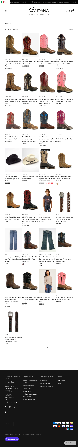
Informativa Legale (28, 386)
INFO (60, 377)
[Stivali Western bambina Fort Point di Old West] (64, 82)
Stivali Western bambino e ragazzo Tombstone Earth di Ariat (64, 259)
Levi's (6, 254)
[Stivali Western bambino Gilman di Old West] (30, 45)
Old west (8, 59)
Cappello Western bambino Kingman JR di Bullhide (13, 179)
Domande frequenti (46, 386)
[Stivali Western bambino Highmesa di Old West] (13, 120)
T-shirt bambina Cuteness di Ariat (45, 218)
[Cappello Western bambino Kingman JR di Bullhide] (13, 160)
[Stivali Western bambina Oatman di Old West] (64, 281)
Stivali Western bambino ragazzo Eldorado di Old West (13, 64)
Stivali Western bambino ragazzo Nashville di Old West (13, 101)
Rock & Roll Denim (45, 254)
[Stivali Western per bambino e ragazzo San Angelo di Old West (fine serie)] (47, 120)
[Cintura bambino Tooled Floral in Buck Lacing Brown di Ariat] (64, 200)
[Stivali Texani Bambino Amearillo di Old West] (30, 82)
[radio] (57, 184)
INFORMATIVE (28, 377)
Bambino (8, 23)
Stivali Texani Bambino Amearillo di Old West (29, 100)
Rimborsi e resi (45, 383)
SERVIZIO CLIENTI (47, 377)
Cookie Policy (27, 391)
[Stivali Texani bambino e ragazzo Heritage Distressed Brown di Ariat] (13, 281)
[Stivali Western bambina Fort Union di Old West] (47, 45)
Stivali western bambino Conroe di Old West (30, 258)
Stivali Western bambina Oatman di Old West (64, 299)
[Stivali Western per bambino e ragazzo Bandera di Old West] (30, 120)
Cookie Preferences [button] (29, 399)
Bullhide (7, 174)
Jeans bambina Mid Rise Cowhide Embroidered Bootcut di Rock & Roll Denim (47, 260)
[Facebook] (7, 407)
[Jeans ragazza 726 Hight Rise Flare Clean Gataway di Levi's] (13, 240)
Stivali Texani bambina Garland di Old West (63, 178)
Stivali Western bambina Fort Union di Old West (47, 63)
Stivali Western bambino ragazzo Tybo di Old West (64, 64)
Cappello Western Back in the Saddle (30, 178)
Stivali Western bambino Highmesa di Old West (13, 138)
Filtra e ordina (12, 29)
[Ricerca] (69, 11)
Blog (59, 383)
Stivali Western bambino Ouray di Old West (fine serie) (30, 300)
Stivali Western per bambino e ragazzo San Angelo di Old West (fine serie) (47, 140)
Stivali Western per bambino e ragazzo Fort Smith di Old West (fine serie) (30, 220)
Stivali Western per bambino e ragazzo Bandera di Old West (29, 139)
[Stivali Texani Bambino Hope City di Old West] (13, 200)
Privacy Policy (27, 388)
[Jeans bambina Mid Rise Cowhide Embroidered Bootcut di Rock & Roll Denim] (47, 240)
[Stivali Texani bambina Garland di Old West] (64, 160)
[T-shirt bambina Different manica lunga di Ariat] (47, 281)
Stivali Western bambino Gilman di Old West (30, 63)
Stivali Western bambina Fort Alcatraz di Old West (64, 138)
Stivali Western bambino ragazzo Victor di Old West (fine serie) (47, 101)
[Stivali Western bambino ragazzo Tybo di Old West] (64, 45)
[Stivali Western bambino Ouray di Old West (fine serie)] (30, 281)
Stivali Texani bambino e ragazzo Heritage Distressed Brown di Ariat (13, 301)
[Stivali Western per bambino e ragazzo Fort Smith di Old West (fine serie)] (30, 200)
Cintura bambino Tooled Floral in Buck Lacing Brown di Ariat (64, 219)
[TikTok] (7, 412)
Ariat (40, 214)
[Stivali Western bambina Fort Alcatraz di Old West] (64, 120)
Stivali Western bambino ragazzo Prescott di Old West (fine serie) (47, 179)
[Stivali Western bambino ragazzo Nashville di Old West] (13, 82)
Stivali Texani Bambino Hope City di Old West (12, 218)
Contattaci (43, 381)
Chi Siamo (61, 381)
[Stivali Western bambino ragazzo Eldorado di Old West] (13, 45)
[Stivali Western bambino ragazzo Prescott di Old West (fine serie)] (47, 160)
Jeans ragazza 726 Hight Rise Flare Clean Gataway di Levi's (13, 259)
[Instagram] (11, 407)
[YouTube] (16, 407)
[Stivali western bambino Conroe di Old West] (30, 240)
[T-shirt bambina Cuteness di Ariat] (47, 200)
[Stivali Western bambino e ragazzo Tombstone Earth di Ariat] (64, 240)
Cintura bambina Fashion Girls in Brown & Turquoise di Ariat (13, 339)
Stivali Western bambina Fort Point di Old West (64, 100)
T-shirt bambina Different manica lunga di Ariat (47, 300)
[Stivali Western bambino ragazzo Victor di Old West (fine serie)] (47, 82)
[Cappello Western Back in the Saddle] (30, 160)
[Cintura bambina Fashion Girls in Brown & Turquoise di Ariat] (13, 320)
